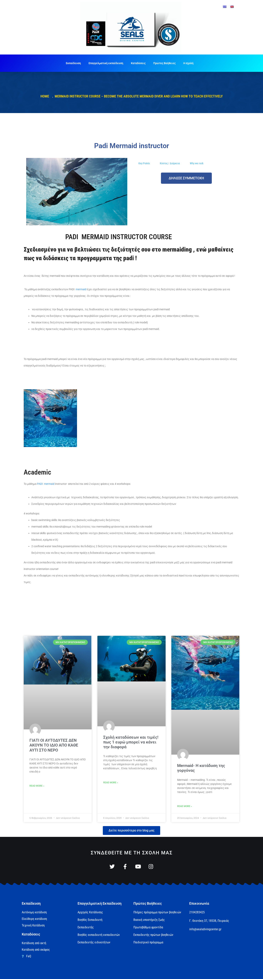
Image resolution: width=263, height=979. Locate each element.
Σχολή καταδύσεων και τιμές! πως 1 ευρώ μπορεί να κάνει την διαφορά (130, 742)
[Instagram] (150, 866)
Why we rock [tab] (197, 163)
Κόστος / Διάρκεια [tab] (170, 163)
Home (45, 96)
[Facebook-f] (125, 866)
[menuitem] (224, 6)
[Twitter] (112, 866)
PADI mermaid (46, 483)
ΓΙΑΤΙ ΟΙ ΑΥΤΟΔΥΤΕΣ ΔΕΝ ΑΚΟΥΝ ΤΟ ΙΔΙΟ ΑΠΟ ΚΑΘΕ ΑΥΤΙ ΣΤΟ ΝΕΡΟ (53, 745)
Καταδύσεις (138, 63)
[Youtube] (138, 866)
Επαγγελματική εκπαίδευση (106, 63)
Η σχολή (188, 63)
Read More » (36, 785)
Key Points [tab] (144, 163)
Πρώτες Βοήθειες (164, 63)
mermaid (81, 289)
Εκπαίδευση (73, 63)
